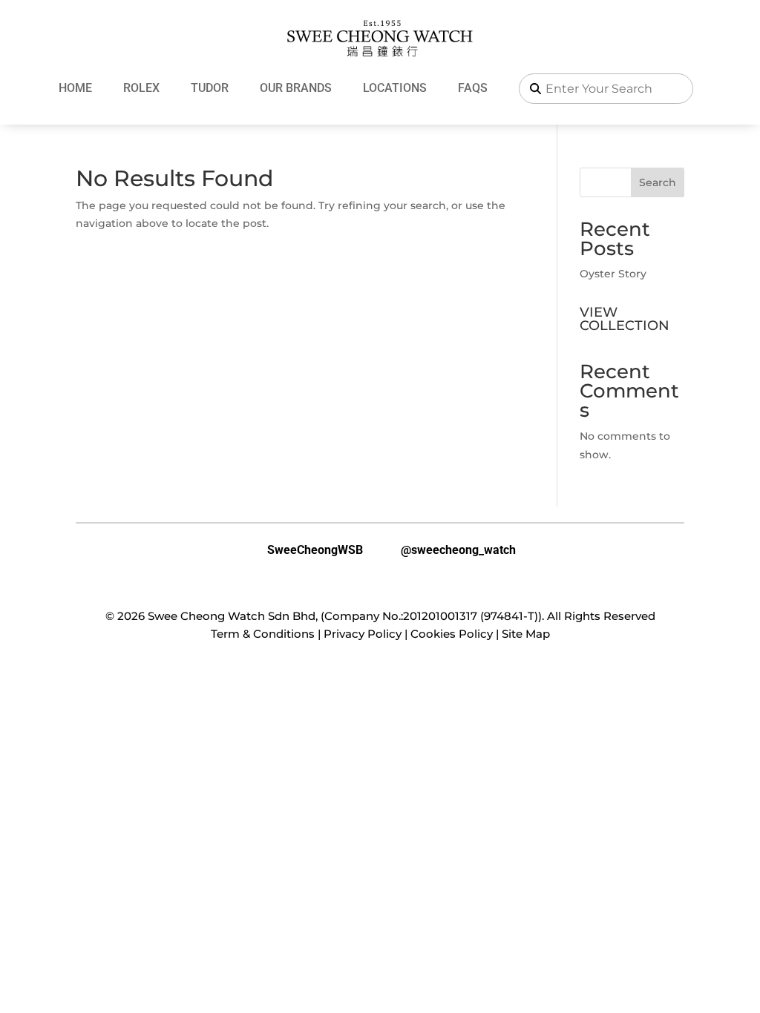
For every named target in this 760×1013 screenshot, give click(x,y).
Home (75, 88)
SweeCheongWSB (303, 550)
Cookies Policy (451, 634)
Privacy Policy (363, 634)
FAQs (473, 88)
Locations (395, 88)
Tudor (210, 88)
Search (657, 182)
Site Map (526, 634)
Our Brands (296, 88)
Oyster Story (613, 273)
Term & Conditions (263, 634)
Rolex (141, 88)
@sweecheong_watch (447, 550)
